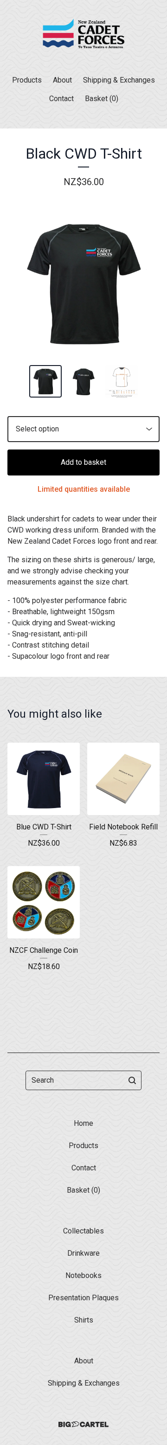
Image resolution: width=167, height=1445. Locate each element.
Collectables (83, 1231)
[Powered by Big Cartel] (83, 1424)
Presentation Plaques (83, 1297)
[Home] (83, 33)
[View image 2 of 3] (83, 381)
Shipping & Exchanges (119, 80)
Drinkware (83, 1253)
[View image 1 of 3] (45, 381)
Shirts (83, 1320)
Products (27, 80)
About (62, 80)
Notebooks (83, 1275)
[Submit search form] (132, 1080)
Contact (61, 98)
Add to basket (83, 462)
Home (83, 1123)
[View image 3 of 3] (121, 381)
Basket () (101, 98)
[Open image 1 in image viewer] (83, 283)
